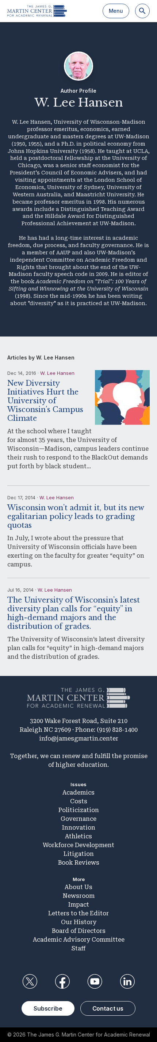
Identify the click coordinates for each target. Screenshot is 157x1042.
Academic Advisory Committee (79, 939)
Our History (78, 922)
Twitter (30, 981)
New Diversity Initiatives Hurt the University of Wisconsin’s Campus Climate (45, 401)
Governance (78, 818)
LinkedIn (127, 981)
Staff (78, 948)
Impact (78, 904)
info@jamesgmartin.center (78, 738)
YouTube (95, 981)
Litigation (79, 853)
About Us (78, 887)
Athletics (78, 836)
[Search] (142, 11)
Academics (78, 792)
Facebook (62, 981)
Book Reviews (78, 862)
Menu (116, 11)
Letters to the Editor (78, 913)
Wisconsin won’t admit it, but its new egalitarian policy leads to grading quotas (75, 516)
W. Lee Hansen (57, 373)
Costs (78, 801)
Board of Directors (79, 930)
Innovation (78, 827)
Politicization (78, 810)
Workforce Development (78, 845)
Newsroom (79, 895)
